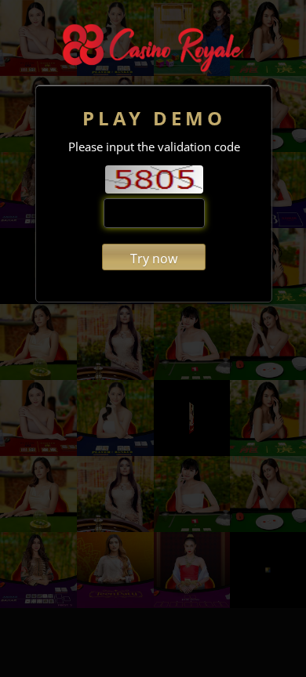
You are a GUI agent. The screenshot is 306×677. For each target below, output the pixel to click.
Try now (153, 258)
